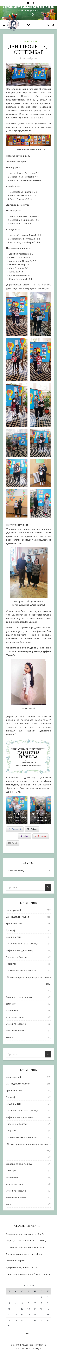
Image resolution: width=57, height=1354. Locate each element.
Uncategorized (13, 910)
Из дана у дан (29, 41)
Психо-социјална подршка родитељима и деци (29, 980)
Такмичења (12, 1010)
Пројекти (11, 963)
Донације (11, 930)
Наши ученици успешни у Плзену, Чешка (28, 1273)
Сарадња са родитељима (19, 996)
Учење (9, 1037)
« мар (27, 1333)
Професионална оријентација (22, 970)
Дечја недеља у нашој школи (21, 1267)
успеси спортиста (15, 1017)
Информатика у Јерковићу (19, 950)
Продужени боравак (16, 957)
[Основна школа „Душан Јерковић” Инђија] (13, 25)
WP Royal (37, 1348)
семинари (11, 1003)
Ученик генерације (16, 1023)
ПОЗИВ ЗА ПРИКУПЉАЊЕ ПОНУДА (25, 1247)
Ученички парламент (17, 1030)
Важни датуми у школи (18, 916)
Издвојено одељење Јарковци (22, 943)
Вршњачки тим (14, 923)
